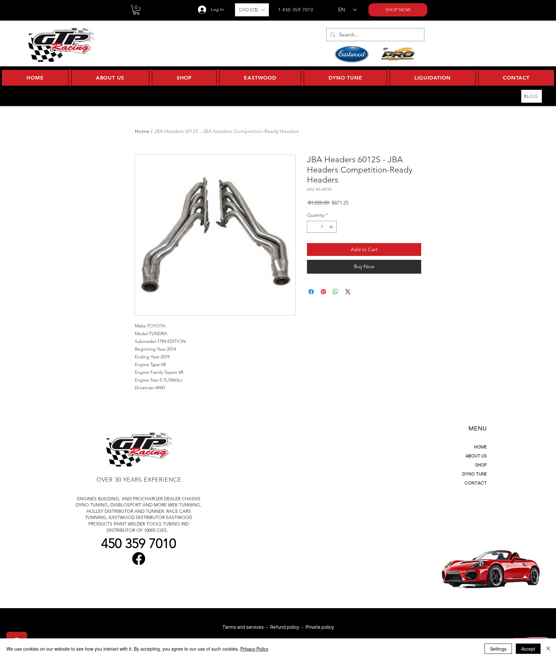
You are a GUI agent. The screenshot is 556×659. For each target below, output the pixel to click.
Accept (528, 648)
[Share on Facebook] (311, 292)
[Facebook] (138, 558)
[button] (136, 9)
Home (142, 131)
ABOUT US (476, 456)
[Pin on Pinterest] (323, 292)
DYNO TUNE (474, 474)
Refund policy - (287, 627)
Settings (498, 648)
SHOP (481, 465)
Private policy (319, 627)
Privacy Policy (254, 648)
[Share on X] (348, 292)
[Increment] (332, 226)
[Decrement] (312, 226)
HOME (480, 447)
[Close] (548, 649)
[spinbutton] (322, 226)
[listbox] (252, 9)
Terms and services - (246, 627)
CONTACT (476, 483)
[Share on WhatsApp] (335, 292)
